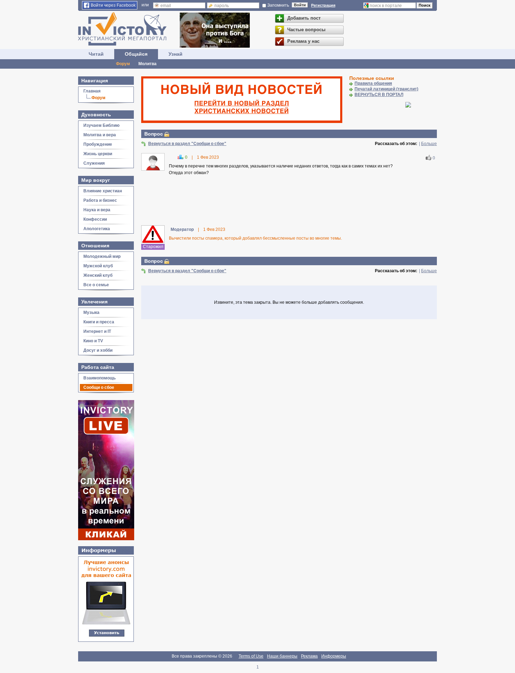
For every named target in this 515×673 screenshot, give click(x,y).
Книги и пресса (98, 322)
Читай (96, 54)
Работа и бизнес (100, 200)
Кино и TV (93, 340)
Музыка (91, 312)
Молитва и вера (99, 134)
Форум (123, 63)
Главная (92, 91)
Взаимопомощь (99, 378)
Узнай (176, 54)
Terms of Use (251, 656)
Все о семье (96, 284)
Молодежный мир (102, 256)
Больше (429, 143)
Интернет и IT (97, 331)
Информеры (333, 656)
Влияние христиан (102, 190)
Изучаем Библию (101, 125)
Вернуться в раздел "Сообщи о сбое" (187, 143)
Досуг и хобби (97, 350)
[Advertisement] (289, 201)
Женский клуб (97, 275)
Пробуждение (97, 144)
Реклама (309, 656)
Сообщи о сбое (98, 387)
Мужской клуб (98, 265)
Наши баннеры (282, 656)
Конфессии (95, 219)
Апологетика (96, 228)
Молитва (147, 63)
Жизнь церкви (97, 153)
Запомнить (278, 5)
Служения (94, 163)
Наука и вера (96, 209)
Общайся (136, 54)
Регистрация (323, 5)
